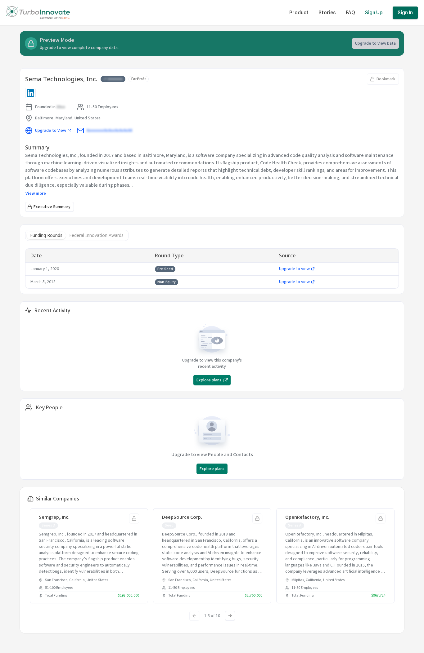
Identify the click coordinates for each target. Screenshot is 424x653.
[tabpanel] (212, 268)
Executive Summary (52, 207)
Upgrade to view (294, 269)
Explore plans (208, 380)
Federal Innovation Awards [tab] (96, 235)
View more (35, 193)
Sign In (405, 13)
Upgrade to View (50, 130)
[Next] (230, 616)
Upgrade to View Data (375, 43)
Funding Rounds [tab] (46, 235)
